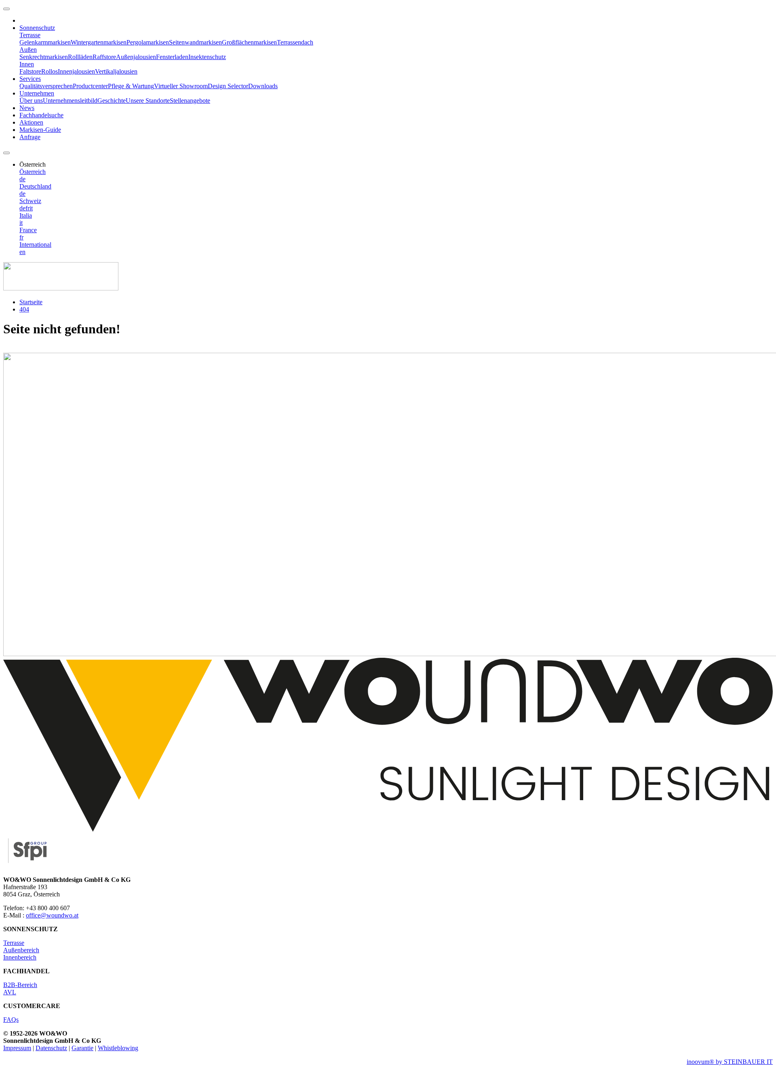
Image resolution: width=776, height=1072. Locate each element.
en (22, 251)
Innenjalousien (76, 71)
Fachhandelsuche (41, 115)
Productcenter (90, 86)
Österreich (32, 171)
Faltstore (30, 71)
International (35, 244)
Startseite (30, 302)
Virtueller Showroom (181, 86)
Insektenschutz (207, 56)
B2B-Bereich (20, 984)
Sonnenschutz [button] (37, 27)
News (26, 107)
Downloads (263, 86)
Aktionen (31, 122)
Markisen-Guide (40, 129)
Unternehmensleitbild (70, 100)
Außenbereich (21, 950)
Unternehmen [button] (36, 93)
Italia (25, 215)
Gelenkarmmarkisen (45, 42)
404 (24, 309)
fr (27, 208)
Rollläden (80, 56)
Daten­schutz (51, 1047)
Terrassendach (295, 42)
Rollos (49, 71)
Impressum (17, 1047)
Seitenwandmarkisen (195, 42)
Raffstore (104, 56)
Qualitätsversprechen (46, 86)
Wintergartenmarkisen (99, 42)
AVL (9, 992)
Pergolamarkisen (148, 42)
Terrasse (13, 942)
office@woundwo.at (52, 915)
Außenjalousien (136, 56)
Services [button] (30, 78)
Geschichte (111, 100)
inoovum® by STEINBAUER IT (730, 1061)
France (28, 230)
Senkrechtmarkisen (43, 56)
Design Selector (228, 86)
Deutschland (35, 186)
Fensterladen (172, 56)
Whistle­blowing (118, 1047)
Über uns (31, 100)
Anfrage (29, 136)
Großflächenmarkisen (249, 42)
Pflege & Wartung (131, 86)
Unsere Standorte (148, 100)
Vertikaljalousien (116, 71)
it (31, 208)
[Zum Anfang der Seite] (6, 9)
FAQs (11, 1019)
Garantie (82, 1047)
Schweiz (30, 200)
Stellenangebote (190, 100)
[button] (32, 164)
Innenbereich (19, 957)
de (22, 179)
